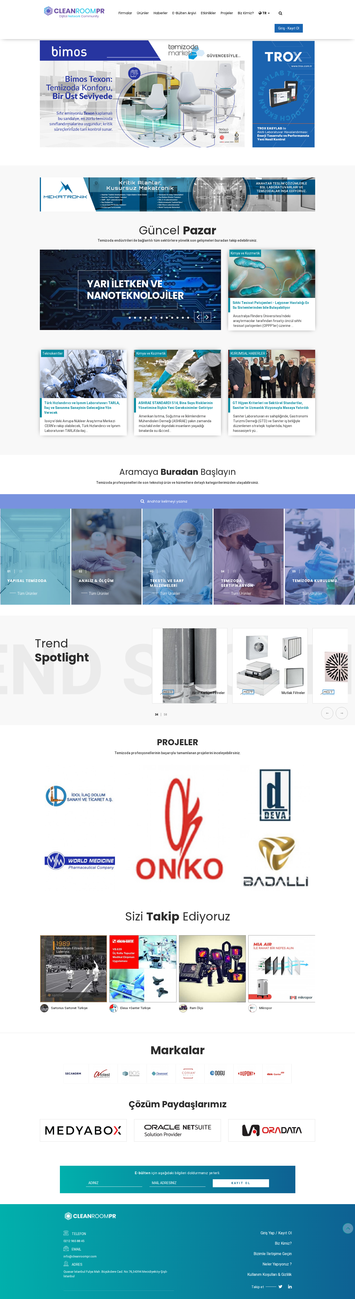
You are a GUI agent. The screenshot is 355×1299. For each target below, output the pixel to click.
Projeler (227, 13)
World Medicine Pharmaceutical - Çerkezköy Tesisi (73, 883)
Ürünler (143, 13)
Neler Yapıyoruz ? (277, 1264)
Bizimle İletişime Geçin (273, 1253)
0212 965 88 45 (74, 1241)
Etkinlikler (208, 13)
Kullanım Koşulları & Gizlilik (269, 1274)
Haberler (161, 13)
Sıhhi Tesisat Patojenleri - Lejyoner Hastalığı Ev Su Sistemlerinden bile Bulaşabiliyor (271, 305)
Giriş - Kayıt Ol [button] (288, 28)
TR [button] (264, 13)
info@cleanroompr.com (80, 1256)
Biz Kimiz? (246, 13)
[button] (129, 318)
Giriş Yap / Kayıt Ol (276, 1233)
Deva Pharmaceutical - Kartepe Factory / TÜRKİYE (275, 818)
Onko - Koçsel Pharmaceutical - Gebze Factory (164, 886)
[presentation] (198, 317)
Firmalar (125, 13)
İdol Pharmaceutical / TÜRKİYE (71, 820)
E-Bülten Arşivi (184, 13)
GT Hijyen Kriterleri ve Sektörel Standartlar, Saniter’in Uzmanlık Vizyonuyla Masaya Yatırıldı (271, 405)
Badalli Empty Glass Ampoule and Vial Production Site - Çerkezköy (272, 883)
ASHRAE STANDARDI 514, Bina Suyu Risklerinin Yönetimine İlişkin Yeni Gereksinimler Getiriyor (175, 405)
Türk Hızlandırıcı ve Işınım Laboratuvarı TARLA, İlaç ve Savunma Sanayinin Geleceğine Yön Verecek (82, 407)
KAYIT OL (240, 1183)
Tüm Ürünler (27, 593)
